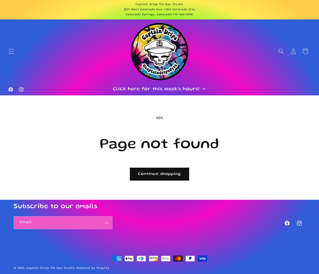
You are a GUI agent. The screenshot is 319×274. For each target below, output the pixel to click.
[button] (11, 51)
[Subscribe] (106, 222)
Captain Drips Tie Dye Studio (50, 268)
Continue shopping (159, 174)
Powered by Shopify (92, 268)
